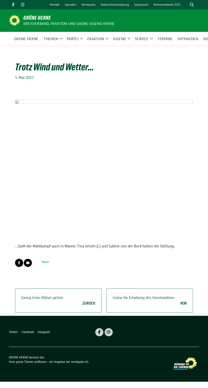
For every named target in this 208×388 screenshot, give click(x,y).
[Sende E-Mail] (28, 263)
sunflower (40, 362)
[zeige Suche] (192, 5)
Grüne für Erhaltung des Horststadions (150, 300)
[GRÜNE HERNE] (14, 20)
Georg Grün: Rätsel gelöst (58, 300)
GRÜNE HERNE (37, 18)
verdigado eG (79, 362)
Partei (45, 262)
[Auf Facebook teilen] (19, 263)
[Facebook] (13, 5)
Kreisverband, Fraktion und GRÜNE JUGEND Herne (69, 23)
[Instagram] (22, 5)
